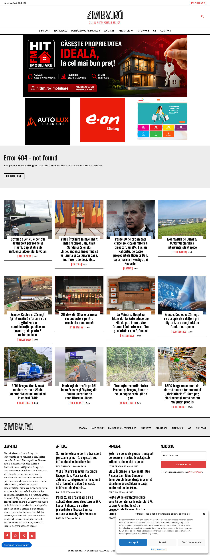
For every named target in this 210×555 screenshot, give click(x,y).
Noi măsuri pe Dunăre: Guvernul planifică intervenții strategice (182, 243)
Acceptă (133, 542)
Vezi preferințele (191, 542)
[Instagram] (15, 535)
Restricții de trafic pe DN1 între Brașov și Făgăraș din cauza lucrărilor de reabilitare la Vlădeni (79, 392)
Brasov (127, 268)
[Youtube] (32, 535)
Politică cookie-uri (159, 549)
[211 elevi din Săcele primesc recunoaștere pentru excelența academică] (79, 295)
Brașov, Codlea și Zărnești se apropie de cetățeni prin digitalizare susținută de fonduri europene (182, 320)
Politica (76, 264)
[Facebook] (7, 535)
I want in (182, 464)
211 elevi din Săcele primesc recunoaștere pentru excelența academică (79, 318)
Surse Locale (179, 331)
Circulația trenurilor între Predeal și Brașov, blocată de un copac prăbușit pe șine (130, 392)
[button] (203, 513)
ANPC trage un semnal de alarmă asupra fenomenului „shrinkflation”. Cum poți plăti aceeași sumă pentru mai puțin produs (182, 394)
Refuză (162, 542)
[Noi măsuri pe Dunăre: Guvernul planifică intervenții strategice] (182, 219)
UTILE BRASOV (25, 256)
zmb (36, 256)
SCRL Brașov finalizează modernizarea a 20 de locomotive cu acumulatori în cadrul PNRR (28, 392)
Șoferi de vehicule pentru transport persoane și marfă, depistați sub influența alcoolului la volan (28, 245)
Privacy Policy (195, 471)
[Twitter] (23, 535)
